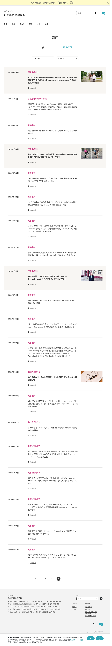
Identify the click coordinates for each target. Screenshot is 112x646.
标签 (46, 24)
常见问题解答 (88, 607)
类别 (79, 598)
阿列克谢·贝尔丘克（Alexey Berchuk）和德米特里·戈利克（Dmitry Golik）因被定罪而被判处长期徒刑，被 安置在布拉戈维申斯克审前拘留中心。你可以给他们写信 (52, 106)
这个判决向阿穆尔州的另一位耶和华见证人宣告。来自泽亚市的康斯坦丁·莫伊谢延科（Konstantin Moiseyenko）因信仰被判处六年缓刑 (52, 80)
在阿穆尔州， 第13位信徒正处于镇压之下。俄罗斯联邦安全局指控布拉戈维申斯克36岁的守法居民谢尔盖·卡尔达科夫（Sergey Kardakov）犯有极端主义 (53, 454)
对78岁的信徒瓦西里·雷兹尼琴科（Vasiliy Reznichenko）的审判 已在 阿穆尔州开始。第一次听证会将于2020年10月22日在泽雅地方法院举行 (53, 403)
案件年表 (68, 47)
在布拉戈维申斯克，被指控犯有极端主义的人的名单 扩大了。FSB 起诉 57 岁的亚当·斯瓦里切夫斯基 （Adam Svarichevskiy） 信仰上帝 (53, 507)
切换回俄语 (63, 3)
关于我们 (74, 607)
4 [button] (65, 579)
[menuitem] (5, 24)
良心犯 (22, 24)
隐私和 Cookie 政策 (76, 640)
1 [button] (45, 579)
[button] (37, 579)
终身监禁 (87, 609)
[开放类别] (101, 598)
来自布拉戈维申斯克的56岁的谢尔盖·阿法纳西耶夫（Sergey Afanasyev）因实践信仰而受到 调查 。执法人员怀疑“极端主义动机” (52, 480)
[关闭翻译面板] (108, 2)
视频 (30, 24)
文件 (38, 24)
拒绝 (99, 638)
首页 (5, 24)
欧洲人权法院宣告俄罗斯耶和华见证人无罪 (91, 612)
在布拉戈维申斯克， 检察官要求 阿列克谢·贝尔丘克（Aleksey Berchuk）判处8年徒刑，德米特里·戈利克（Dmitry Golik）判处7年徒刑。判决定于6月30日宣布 (52, 228)
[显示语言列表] (73, 3)
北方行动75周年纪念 (90, 616)
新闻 (13, 24)
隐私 (75, 609)
